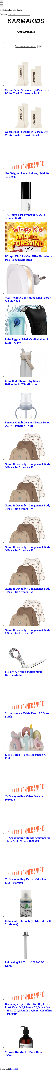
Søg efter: (3, 14)
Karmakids (14, 1069)
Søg (39, 46)
